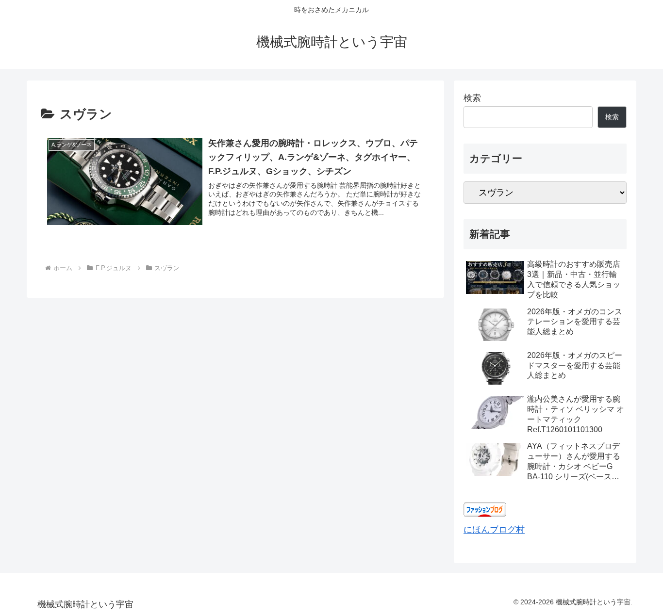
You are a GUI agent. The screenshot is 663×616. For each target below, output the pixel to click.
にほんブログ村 (494, 530)
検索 (472, 98)
